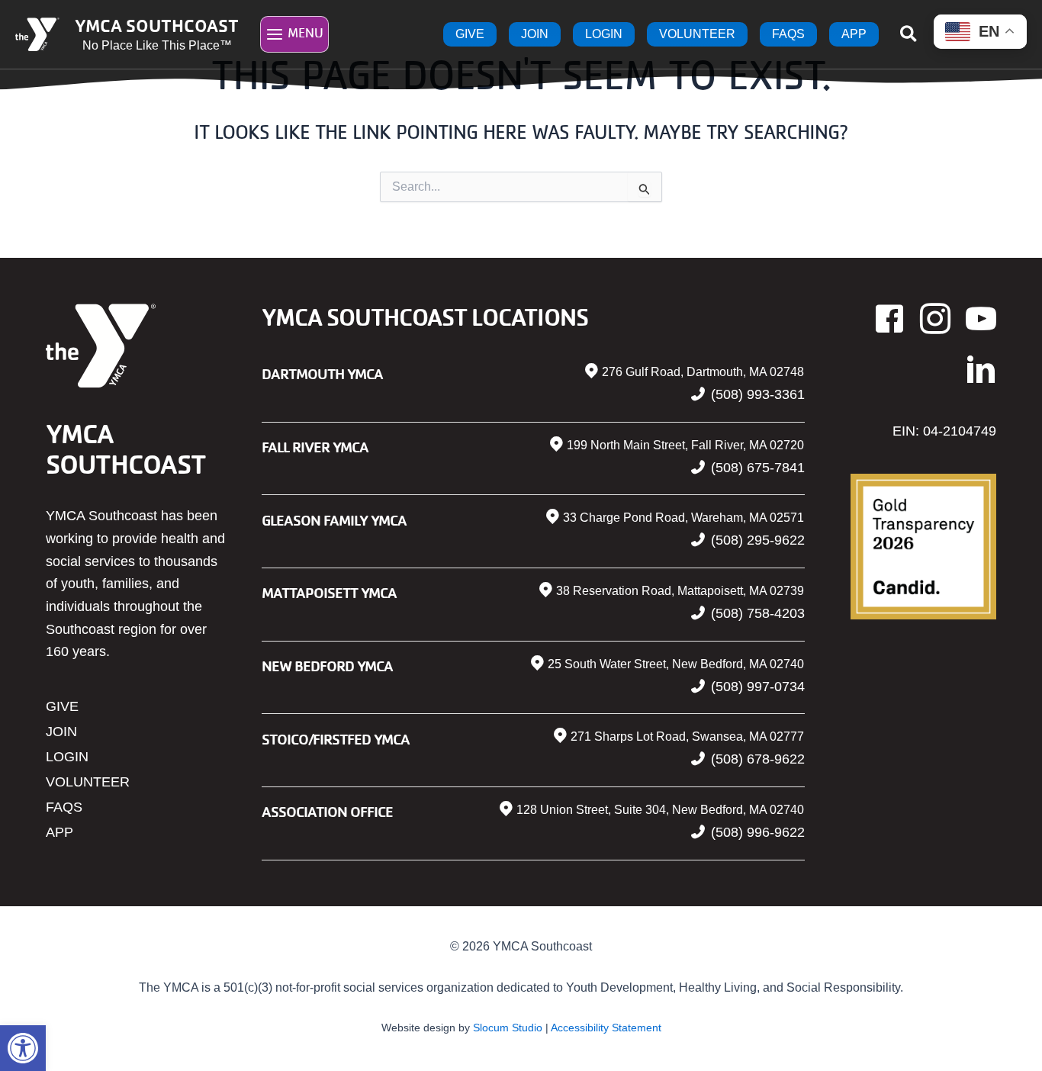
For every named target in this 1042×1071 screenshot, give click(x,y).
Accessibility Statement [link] (606, 1027)
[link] (23, 1048)
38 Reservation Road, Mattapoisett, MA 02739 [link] (680, 590)
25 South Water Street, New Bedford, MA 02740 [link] (676, 664)
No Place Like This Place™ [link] (157, 45)
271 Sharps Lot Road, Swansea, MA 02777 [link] (687, 736)
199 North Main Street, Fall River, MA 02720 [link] (685, 445)
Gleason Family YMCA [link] (334, 519)
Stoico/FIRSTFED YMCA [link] (336, 738)
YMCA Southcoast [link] (157, 25)
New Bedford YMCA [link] (327, 665)
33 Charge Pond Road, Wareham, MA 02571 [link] (683, 517)
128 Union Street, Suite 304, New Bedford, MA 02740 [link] (660, 809)
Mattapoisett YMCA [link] (329, 592)
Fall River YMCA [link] (315, 446)
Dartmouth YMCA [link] (322, 373)
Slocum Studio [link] (507, 1027)
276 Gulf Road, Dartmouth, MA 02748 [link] (703, 371)
